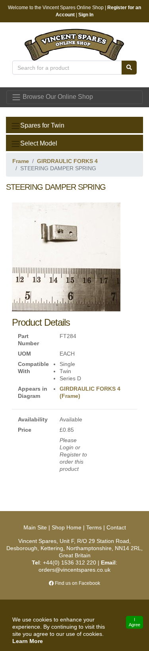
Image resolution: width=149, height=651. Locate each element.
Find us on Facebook (77, 583)
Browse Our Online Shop (57, 96)
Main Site (35, 527)
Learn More (27, 641)
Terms (94, 527)
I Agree (134, 622)
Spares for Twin (42, 125)
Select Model (38, 143)
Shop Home (66, 527)
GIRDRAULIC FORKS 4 (67, 161)
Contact (116, 527)
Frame (20, 161)
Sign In (85, 15)
